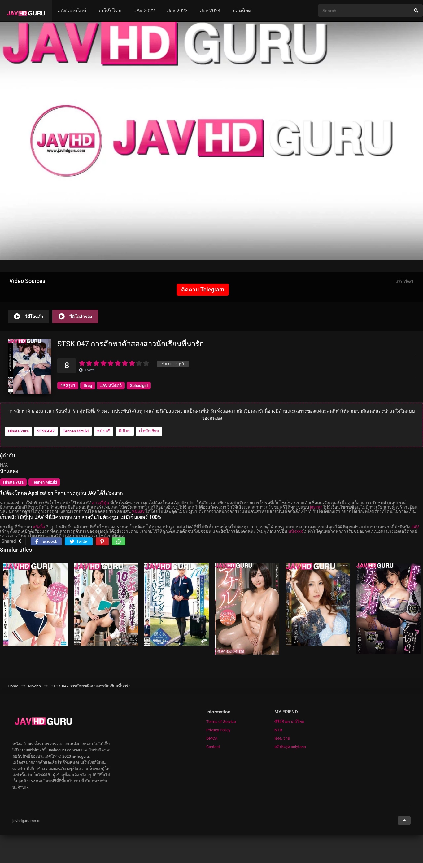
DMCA (211, 738)
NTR (278, 730)
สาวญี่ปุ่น (100, 502)
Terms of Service (221, 721)
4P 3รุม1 (67, 385)
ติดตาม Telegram (202, 289)
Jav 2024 (210, 11)
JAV (415, 526)
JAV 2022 (144, 11)
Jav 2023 (177, 11)
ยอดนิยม (242, 11)
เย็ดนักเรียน (149, 431)
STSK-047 (46, 431)
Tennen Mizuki (76, 431)
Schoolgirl (139, 385)
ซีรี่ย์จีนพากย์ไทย (289, 721)
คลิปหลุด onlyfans (290, 746)
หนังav (138, 511)
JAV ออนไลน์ (72, 11)
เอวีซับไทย (110, 11)
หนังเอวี (103, 431)
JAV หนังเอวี (111, 385)
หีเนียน (125, 431)
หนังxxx (295, 531)
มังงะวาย (282, 738)
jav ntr (316, 507)
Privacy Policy (218, 730)
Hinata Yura (18, 431)
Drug (88, 385)
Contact (213, 746)
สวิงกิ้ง (39, 526)
